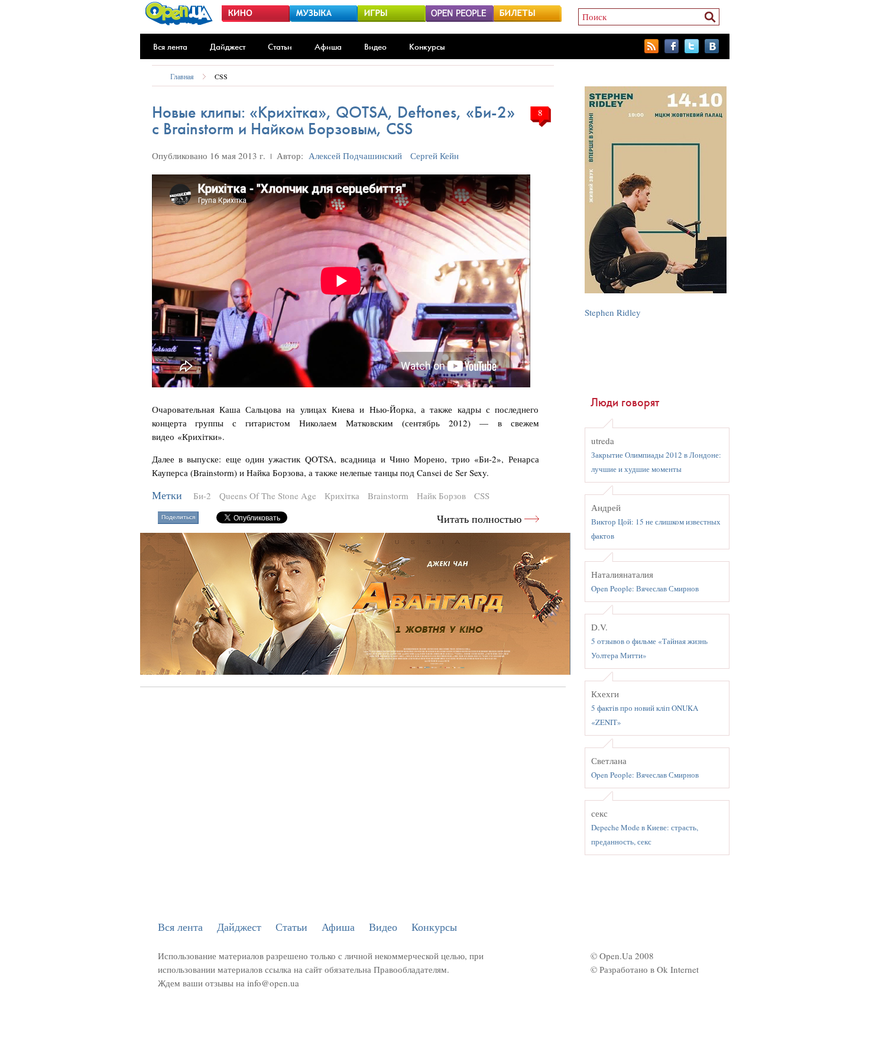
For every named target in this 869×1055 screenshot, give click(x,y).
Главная (182, 76)
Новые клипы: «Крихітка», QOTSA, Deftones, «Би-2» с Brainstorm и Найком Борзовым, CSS (333, 120)
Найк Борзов (441, 495)
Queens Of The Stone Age (267, 495)
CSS (221, 76)
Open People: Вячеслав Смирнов (645, 588)
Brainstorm (388, 495)
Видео (375, 47)
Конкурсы (427, 47)
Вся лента (170, 47)
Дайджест (227, 47)
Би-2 (202, 495)
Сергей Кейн (434, 155)
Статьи (280, 47)
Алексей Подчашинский (355, 155)
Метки (167, 495)
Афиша (328, 47)
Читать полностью (479, 519)
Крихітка (342, 495)
